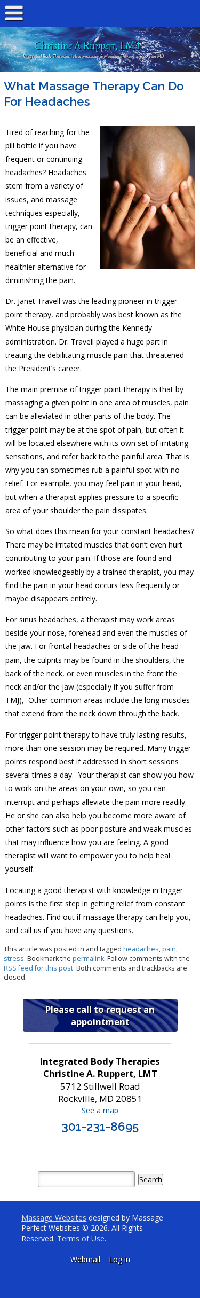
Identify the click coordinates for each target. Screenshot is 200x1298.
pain (169, 948)
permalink (88, 958)
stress (14, 958)
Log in (119, 1259)
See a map (100, 1110)
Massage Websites (53, 1218)
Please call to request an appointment (100, 1015)
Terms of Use (81, 1238)
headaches (141, 948)
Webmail (85, 1259)
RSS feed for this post (38, 968)
